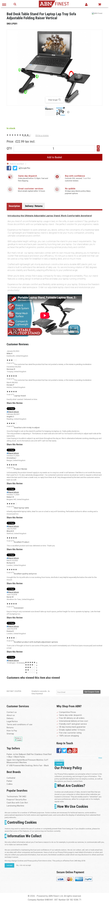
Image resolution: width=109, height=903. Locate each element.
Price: (10, 141)
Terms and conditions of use (19, 724)
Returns (10, 727)
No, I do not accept (23, 865)
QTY (9, 148)
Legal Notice (12, 721)
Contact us (12, 712)
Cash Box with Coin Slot (17, 802)
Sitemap (10, 734)
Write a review (42, 135)
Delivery (10, 718)
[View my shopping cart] (99, 4)
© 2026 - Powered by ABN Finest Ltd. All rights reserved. (54, 896)
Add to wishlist (16, 163)
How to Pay (12, 730)
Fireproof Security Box (16, 799)
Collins (9, 784)
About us (11, 715)
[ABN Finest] (97, 13)
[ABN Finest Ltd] (53, 3)
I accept (59, 764)
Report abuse (13, 412)
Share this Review (15, 403)
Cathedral (11, 778)
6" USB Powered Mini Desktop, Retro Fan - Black (28, 765)
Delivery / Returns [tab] (34, 206)
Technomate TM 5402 (16, 796)
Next (68, 112)
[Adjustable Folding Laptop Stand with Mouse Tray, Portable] (50, 111)
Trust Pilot (87, 178)
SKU (9, 23)
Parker (9, 781)
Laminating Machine (15, 806)
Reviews (26, 135)
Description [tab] (14, 206)
